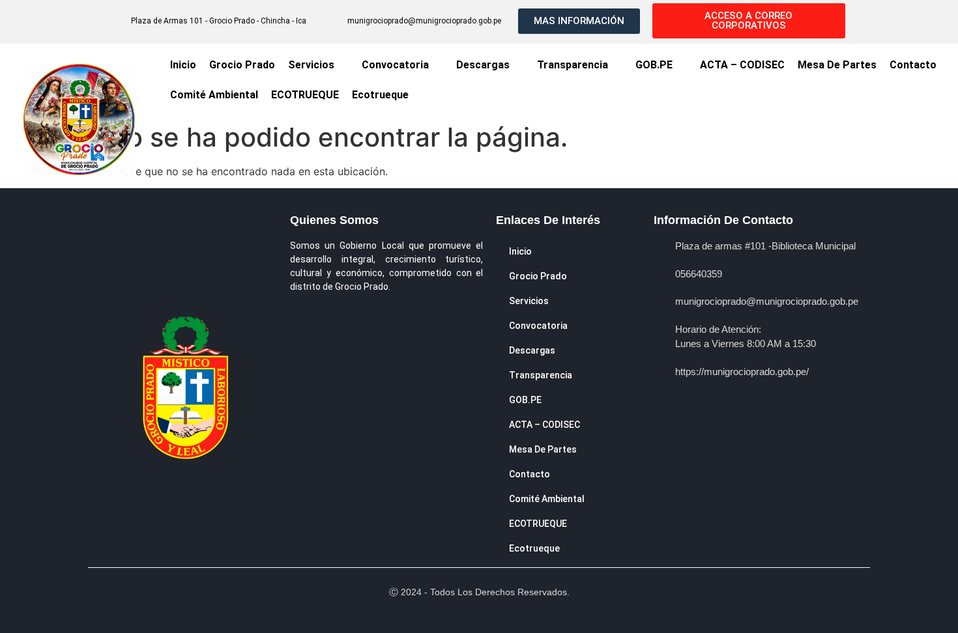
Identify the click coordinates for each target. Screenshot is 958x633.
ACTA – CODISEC (742, 65)
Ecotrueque (380, 95)
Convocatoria (395, 65)
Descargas (483, 65)
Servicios (311, 65)
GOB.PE (654, 65)
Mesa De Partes (837, 65)
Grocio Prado (242, 65)
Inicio (183, 65)
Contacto (913, 65)
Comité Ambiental (214, 95)
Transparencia (572, 65)
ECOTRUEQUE (305, 95)
